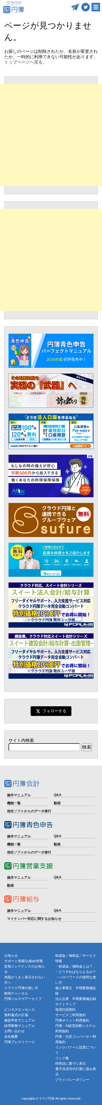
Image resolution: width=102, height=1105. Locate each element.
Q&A (57, 795)
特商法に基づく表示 (70, 1064)
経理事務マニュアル (19, 1026)
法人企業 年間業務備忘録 (75, 999)
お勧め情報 (34, 961)
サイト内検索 (21, 740)
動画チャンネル (16, 993)
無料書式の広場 (16, 1015)
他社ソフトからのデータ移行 (29, 811)
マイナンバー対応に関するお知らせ (34, 919)
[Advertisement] (51, 135)
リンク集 (62, 1058)
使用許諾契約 (65, 1010)
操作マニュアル (19, 795)
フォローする (54, 711)
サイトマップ (65, 1004)
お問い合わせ (14, 1031)
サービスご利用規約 (70, 1015)
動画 (57, 803)
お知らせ (11, 956)
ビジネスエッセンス (19, 1010)
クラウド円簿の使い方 (21, 988)
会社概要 (11, 1037)
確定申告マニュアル (19, 1020)
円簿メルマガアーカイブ (23, 999)
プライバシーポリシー (72, 1080)
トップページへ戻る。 (25, 62)
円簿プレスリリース (19, 1042)
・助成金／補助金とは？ (74, 966)
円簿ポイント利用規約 (72, 1020)
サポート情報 (14, 961)
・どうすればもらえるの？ (75, 972)
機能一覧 (14, 803)
